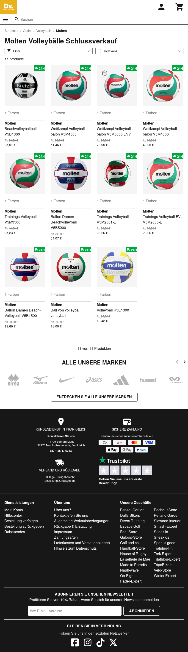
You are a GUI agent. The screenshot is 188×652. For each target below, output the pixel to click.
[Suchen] (16, 19)
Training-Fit (163, 548)
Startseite (11, 30)
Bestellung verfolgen (21, 520)
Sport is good (164, 542)
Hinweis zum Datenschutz (75, 548)
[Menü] (5, 19)
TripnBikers (163, 564)
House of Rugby (133, 553)
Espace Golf (130, 526)
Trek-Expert (163, 553)
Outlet (27, 30)
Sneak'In (161, 531)
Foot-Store (128, 531)
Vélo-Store (162, 570)
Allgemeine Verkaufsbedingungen (81, 520)
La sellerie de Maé (135, 559)
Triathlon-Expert (167, 559)
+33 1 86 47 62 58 (61, 451)
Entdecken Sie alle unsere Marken (94, 396)
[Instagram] (87, 643)
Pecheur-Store (165, 509)
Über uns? (62, 509)
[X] (113, 643)
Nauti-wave (129, 570)
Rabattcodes (14, 531)
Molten (10, 123)
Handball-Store (132, 548)
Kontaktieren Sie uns (61, 436)
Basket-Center (132, 509)
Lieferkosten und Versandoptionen (82, 542)
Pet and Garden (167, 515)
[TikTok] (100, 643)
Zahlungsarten (66, 537)
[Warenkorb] (179, 6)
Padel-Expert (130, 581)
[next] (184, 363)
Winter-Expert (165, 575)
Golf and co (129, 542)
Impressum (63, 531)
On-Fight (127, 575)
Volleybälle (44, 30)
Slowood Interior (167, 520)
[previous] (177, 363)
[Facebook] (74, 643)
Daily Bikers (130, 515)
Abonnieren (141, 610)
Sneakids (161, 537)
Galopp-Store (131, 537)
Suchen (26, 19)
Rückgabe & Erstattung (73, 526)
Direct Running (132, 520)
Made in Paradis (133, 564)
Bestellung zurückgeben (59, 480)
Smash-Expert (165, 526)
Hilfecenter (13, 515)
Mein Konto (13, 509)
